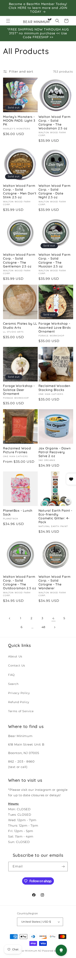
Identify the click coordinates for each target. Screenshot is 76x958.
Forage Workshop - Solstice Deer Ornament (19, 389)
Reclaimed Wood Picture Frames (17, 450)
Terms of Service (21, 711)
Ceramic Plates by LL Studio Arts (20, 325)
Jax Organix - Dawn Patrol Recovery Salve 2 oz (55, 452)
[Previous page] (9, 618)
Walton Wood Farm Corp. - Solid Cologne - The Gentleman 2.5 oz (19, 260)
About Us (15, 656)
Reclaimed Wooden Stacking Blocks (54, 388)
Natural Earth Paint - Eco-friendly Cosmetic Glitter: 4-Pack (55, 516)
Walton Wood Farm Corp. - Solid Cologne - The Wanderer (55, 582)
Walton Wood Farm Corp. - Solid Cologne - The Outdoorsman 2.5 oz (19, 582)
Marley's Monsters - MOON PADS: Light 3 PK (19, 120)
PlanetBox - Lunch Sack (17, 512)
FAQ (11, 675)
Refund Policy (18, 702)
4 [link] (53, 618)
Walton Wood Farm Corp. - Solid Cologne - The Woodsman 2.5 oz (55, 122)
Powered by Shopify (54, 950)
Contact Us (16, 665)
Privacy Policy (19, 693)
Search (13, 684)
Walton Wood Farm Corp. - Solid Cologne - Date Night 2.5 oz (55, 191)
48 (43, 627)
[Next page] (54, 627)
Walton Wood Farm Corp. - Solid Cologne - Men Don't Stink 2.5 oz (19, 191)
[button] (8, 20)
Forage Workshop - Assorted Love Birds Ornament (55, 327)
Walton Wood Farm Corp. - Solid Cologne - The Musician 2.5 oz (55, 260)
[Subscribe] (63, 866)
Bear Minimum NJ (30, 950)
